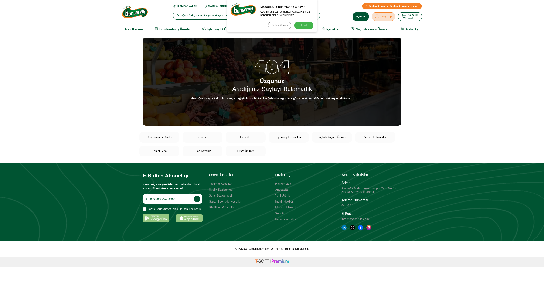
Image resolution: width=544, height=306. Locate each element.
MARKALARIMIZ (218, 6)
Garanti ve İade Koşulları (225, 201)
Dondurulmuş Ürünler (159, 137)
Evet (304, 25)
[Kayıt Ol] (197, 199)
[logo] (135, 12)
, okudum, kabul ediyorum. (175, 209)
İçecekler (245, 137)
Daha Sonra (280, 25)
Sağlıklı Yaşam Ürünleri (331, 137)
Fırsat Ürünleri (245, 151)
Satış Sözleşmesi (220, 195)
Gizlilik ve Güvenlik (221, 207)
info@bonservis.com (355, 219)
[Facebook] (360, 227)
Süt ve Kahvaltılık (375, 137)
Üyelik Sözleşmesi (221, 189)
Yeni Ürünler (283, 195)
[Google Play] (156, 218)
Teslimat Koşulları (220, 183)
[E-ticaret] (272, 261)
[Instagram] (368, 227)
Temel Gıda (159, 151)
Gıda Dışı (202, 137)
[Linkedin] (344, 227)
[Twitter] (352, 227)
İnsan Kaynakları (286, 219)
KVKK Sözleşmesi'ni (160, 209)
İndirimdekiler (284, 201)
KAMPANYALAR (187, 6)
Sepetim (280, 213)
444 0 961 (348, 205)
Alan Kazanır (203, 151)
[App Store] (189, 218)
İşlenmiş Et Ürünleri (289, 137)
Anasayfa (281, 189)
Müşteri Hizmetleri (287, 207)
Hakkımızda (283, 183)
